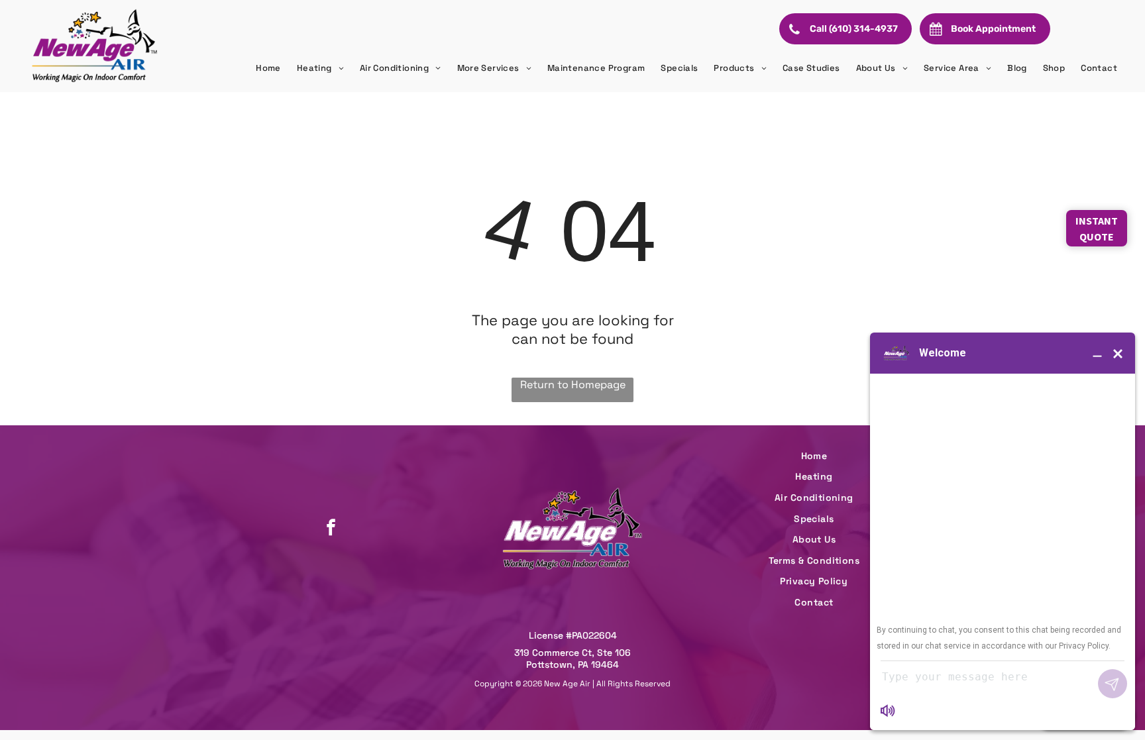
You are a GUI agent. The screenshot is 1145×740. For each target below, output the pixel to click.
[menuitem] (268, 68)
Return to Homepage (573, 385)
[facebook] (330, 529)
